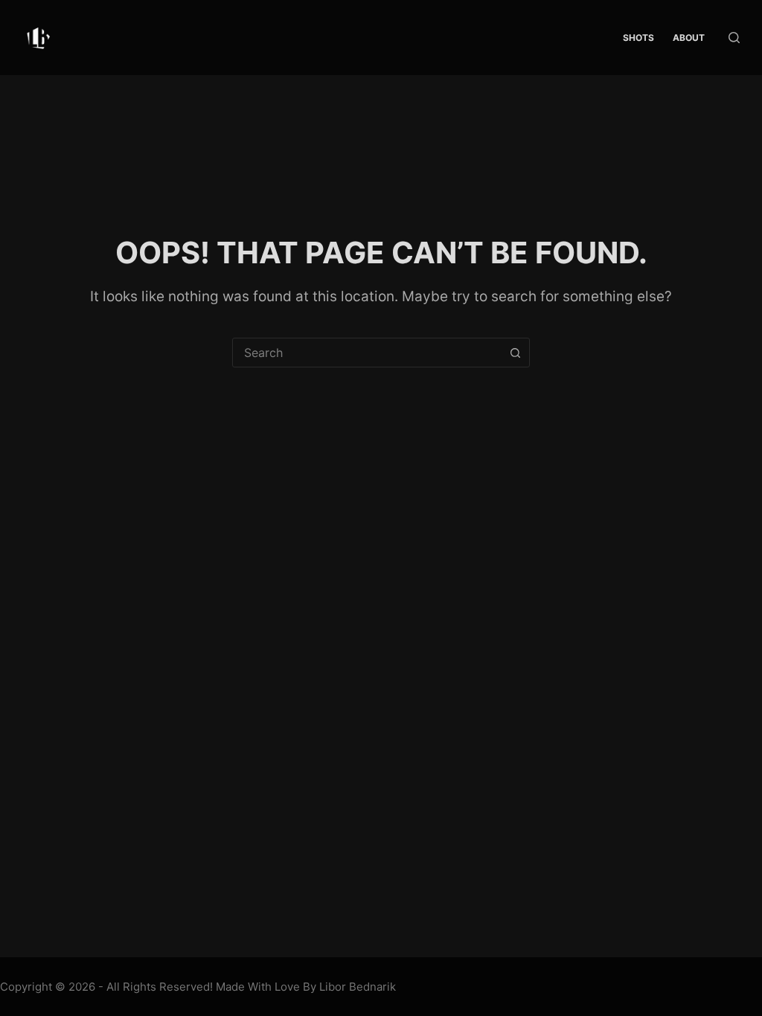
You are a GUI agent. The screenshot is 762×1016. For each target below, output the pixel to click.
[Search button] (515, 352)
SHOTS (638, 37)
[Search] (734, 37)
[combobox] (367, 352)
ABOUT (689, 37)
